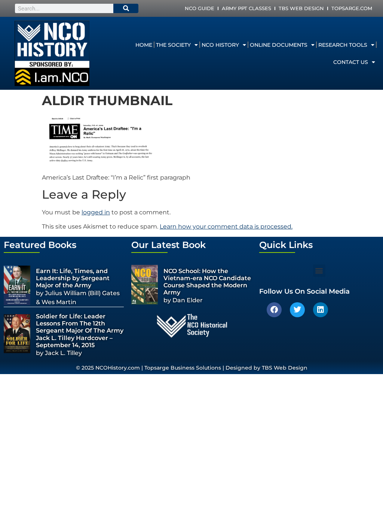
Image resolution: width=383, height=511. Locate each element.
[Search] (126, 8)
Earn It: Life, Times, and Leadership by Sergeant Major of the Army (73, 278)
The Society (173, 45)
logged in (96, 212)
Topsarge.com (351, 8)
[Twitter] (297, 309)
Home (143, 45)
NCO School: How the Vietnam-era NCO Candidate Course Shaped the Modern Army (207, 281)
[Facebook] (274, 309)
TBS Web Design (301, 8)
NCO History (220, 45)
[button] (319, 270)
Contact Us (350, 62)
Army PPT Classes (246, 8)
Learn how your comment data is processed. (226, 226)
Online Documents (278, 45)
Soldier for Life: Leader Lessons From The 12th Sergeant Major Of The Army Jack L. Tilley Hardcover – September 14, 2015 (79, 331)
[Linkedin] (320, 309)
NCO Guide (199, 8)
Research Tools (342, 45)
